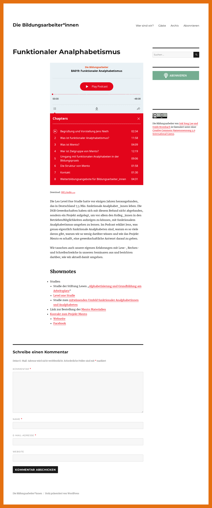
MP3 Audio (68, 192)
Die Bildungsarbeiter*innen (46, 25)
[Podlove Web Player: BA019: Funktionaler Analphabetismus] (96, 124)
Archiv (175, 25)
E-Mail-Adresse (24, 435)
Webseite (59, 318)
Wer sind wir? (145, 25)
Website (18, 451)
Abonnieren (191, 25)
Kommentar (22, 369)
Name (17, 419)
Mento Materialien (93, 309)
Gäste (162, 25)
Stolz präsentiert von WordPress (62, 493)
